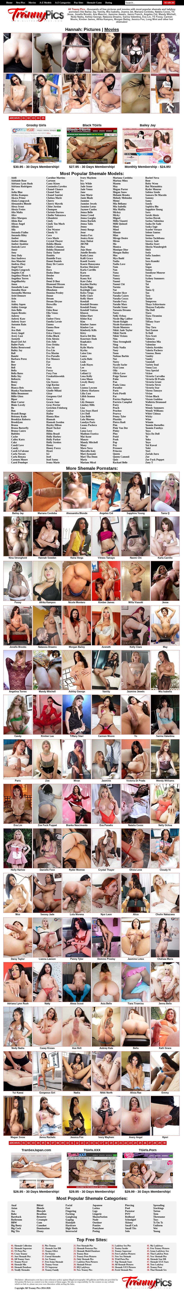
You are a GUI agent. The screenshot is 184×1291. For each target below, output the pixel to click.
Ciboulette (52, 218)
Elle (48, 316)
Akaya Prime (18, 198)
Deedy (49, 278)
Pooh (115, 439)
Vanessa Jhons (153, 353)
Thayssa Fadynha (154, 307)
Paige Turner (120, 376)
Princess (117, 451)
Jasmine (84, 201)
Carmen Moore (19, 459)
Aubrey (15, 316)
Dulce (49, 307)
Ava (13, 327)
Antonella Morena (21, 293)
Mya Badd (118, 258)
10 (67, 1143)
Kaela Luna (86, 255)
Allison (15, 226)
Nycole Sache (120, 364)
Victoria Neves (153, 385)
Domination (43, 1228)
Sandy (148, 203)
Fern (49, 367)
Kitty (83, 333)
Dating (108, 2)
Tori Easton (151, 330)
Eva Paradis (52, 356)
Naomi (116, 281)
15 (91, 1143)
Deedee (50, 275)
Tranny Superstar (123, 1251)
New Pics (20, 2)
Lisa (82, 408)
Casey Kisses (53, 183)
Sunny (148, 270)
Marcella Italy (88, 451)
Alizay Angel (18, 224)
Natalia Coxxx (120, 298)
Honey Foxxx (53, 448)
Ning (115, 344)
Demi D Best (53, 281)
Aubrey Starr (18, 321)
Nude (95, 1219)
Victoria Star (152, 387)
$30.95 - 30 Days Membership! (36, 167)
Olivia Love (119, 373)
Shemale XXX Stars (159, 1262)
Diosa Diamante (55, 287)
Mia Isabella (119, 206)
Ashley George (19, 307)
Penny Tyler (119, 416)
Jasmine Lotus (88, 206)
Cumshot (42, 1225)
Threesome (159, 1217)
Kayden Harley (88, 284)
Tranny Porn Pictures (86, 1256)
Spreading (158, 1205)
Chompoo (51, 209)
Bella (14, 370)
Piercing (129, 1205)
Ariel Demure (18, 295)
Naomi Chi (119, 284)
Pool (127, 1208)
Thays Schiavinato (155, 304)
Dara (49, 270)
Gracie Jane (52, 402)
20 (116, 1143)
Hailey (49, 413)
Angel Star (17, 267)
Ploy (115, 433)
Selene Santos (152, 232)
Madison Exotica (89, 433)
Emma (50, 324)
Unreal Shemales (53, 1256)
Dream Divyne (54, 301)
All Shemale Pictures (124, 1264)
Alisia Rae (16, 221)
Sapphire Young (154, 209)
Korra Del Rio (88, 336)
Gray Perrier (53, 405)
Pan (115, 382)
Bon (13, 410)
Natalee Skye (120, 293)
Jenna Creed (87, 215)
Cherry (50, 201)
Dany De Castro (55, 264)
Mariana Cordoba (122, 177)
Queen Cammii (121, 456)
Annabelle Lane (19, 287)
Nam (115, 267)
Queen (116, 454)
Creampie (42, 1219)
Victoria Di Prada (155, 379)
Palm (116, 379)
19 (111, 1143)
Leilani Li (85, 373)
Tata (147, 295)
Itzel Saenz (52, 459)
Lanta (83, 356)
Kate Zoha (86, 281)
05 (43, 118)
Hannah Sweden (55, 422)
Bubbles (15, 433)
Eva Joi (50, 347)
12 (77, 1143)
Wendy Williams (154, 410)
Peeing (96, 1231)
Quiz (115, 459)
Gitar (49, 393)
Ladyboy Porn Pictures (87, 1262)
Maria (83, 459)
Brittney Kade (19, 416)
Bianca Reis (17, 387)
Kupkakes (85, 341)
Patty (116, 405)
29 (159, 1143)
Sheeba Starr (152, 244)
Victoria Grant (153, 382)
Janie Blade (86, 198)
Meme (116, 201)
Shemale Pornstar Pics (87, 1248)
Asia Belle (16, 310)
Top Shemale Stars (123, 1262)
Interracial (71, 1231)
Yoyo (148, 442)
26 (145, 1143)
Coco (49, 235)
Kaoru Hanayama (90, 264)
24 (135, 1143)
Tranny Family (52, 1270)
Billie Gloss (17, 396)
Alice (14, 215)
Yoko (148, 439)
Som (147, 258)
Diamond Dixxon (55, 284)
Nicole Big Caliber (123, 318)
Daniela (50, 255)
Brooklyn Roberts (20, 419)
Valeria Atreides (154, 347)
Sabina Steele (152, 192)
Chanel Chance (54, 189)
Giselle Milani (53, 390)
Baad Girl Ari (18, 341)
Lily (82, 399)
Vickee (148, 373)
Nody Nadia (119, 347)
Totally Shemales (22, 1270)
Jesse (83, 232)
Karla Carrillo (88, 270)
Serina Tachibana (154, 238)
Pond (116, 436)
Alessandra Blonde (21, 203)
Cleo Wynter (53, 229)
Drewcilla (51, 304)
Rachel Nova (152, 177)
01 (23, 118)
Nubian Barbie (121, 356)
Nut (115, 359)
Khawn (84, 313)
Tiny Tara (150, 327)
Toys (155, 1219)
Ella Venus (52, 313)
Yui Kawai (151, 445)
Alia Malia (17, 212)
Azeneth (15, 339)
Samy (148, 201)
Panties (96, 1225)
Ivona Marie (53, 462)
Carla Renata (18, 456)
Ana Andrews (18, 258)
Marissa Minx (120, 180)
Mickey (117, 212)
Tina (147, 324)
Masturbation (100, 1217)
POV (127, 1214)
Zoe (147, 456)
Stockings (158, 1208)
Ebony (40, 1231)
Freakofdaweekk (55, 376)
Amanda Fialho (19, 232)
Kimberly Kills (88, 330)
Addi (14, 177)
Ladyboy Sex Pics (123, 1245)
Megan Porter (120, 189)
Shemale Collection (23, 1245)
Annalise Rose (18, 290)
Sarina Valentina (154, 221)
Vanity (149, 359)
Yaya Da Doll (152, 433)
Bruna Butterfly (20, 428)
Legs (95, 1211)
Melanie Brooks (121, 195)
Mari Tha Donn (88, 456)
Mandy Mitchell (89, 442)
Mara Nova (86, 448)
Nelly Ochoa (119, 316)
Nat (115, 290)
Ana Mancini (18, 261)
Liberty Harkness (89, 390)
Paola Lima (119, 385)
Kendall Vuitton (89, 310)
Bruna (14, 425)
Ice (47, 454)
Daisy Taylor (53, 252)
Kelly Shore (86, 298)
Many (83, 445)
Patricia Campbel (122, 402)
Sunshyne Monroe (155, 272)
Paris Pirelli (119, 393)
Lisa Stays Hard (89, 410)
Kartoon (84, 275)
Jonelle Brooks (88, 252)
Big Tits (15, 1231)
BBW (14, 1222)
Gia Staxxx (52, 382)
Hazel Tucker (53, 428)
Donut (49, 295)
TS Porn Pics (20, 1251)
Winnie (149, 422)
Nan (115, 270)
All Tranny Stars (22, 1259)
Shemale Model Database (88, 1251)
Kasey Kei (85, 278)
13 (82, 1143)
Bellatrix (15, 379)
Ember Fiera (53, 318)
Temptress (150, 301)
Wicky (148, 416)
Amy (13, 252)
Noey (115, 350)
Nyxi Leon (118, 367)
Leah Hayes (86, 364)
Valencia (150, 339)
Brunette (41, 1217)
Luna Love (86, 431)
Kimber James (88, 324)
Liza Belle (85, 416)
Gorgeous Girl (54, 396)
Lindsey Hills (87, 405)
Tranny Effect (51, 1251)
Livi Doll (85, 413)
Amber (15, 238)
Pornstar (130, 1211)
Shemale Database (22, 1267)
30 (164, 1143)
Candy (14, 448)
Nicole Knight (120, 321)
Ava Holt (16, 330)
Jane (82, 192)
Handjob (70, 1222)
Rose (147, 180)
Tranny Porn (156, 1267)
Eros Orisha (52, 344)
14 (87, 1143)
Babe (14, 1214)
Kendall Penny (88, 307)
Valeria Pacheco (154, 350)
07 (53, 1143)
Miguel (116, 218)
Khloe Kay (86, 318)
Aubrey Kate (18, 318)
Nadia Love (119, 264)
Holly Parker (53, 439)
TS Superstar (51, 1267)
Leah (83, 362)
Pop (115, 442)
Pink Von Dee (120, 428)
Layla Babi (86, 359)
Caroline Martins (55, 177)
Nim (115, 339)
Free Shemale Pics (85, 1245)
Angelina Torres (19, 278)
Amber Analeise (19, 244)
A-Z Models (45, 2)
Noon (116, 353)
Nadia (116, 261)
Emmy (50, 330)
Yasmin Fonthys (154, 428)
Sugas (148, 267)
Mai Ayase (85, 436)
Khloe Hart (86, 316)
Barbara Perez (19, 359)
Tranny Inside (121, 1248)
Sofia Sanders (152, 255)
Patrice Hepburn (122, 399)
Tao (147, 293)
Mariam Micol (88, 462)
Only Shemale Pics (85, 1259)
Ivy (82, 180)
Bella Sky (16, 376)
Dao (48, 267)
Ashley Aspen (18, 304)
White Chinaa (153, 413)
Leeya (83, 370)
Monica (117, 247)
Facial (69, 1205)
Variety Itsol (152, 364)
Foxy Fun (51, 373)
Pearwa (117, 413)
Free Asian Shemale (54, 1262)
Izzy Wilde (86, 183)
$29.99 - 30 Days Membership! (148, 1191)
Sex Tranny (50, 1259)
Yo (146, 436)
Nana (116, 272)
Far (48, 364)
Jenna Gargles (88, 218)
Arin (13, 298)
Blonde (40, 1208)
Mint (115, 235)
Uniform (158, 1225)
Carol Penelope (19, 462)
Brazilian (42, 1214)
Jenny (83, 226)
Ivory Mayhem (88, 177)
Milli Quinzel (120, 224)
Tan (147, 287)
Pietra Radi (119, 422)
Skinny (129, 1222)
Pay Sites (78, 2)
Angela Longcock (20, 270)
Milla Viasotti (120, 221)
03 (33, 118)
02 (28, 118)
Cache (14, 436)
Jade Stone (86, 186)
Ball (13, 353)
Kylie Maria (86, 347)
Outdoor (97, 1222)
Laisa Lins (85, 353)
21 (120, 1143)
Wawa (148, 405)
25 (140, 1143)
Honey (49, 445)
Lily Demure (87, 402)
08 (57, 1143)
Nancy (116, 275)
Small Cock (131, 1225)
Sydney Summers (154, 278)
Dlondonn (51, 290)
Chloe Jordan (53, 206)
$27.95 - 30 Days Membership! (92, 167)
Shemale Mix (20, 1264)
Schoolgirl (130, 1219)
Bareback (16, 1217)
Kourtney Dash (88, 339)
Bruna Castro (18, 431)
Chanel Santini (54, 195)
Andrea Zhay (18, 264)
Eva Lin (50, 350)
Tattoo (156, 1211)
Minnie (117, 232)
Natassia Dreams (122, 310)
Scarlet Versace (153, 229)
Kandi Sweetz (87, 261)
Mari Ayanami (88, 454)
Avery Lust (17, 336)
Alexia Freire (18, 209)
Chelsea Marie (54, 198)
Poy (115, 445)
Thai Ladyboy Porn (159, 1254)
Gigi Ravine (52, 385)
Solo (127, 1231)
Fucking (70, 1214)
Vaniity (149, 356)
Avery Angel (17, 333)
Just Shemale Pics (22, 1256)
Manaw (84, 439)
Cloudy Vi (51, 232)
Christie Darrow (55, 212)
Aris (13, 301)
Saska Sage (151, 226)
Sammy (149, 198)
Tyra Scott (151, 336)
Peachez (117, 410)
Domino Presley (54, 293)
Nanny (116, 278)
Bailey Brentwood (20, 347)
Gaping (70, 1219)
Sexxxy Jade (152, 241)
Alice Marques (19, 218)
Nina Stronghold (122, 341)
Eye (48, 362)
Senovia (149, 235)
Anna (14, 284)
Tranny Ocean (51, 1264)
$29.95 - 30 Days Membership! (92, 1191)
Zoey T (149, 462)
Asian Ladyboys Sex (159, 1251)
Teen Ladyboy (156, 1264)
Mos (115, 255)
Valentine (150, 344)
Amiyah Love (18, 247)
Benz (13, 385)
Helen (49, 431)
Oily (115, 370)
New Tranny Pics (84, 1270)
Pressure (117, 448)
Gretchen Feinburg (56, 408)
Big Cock (16, 1228)
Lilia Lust (85, 393)
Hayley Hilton (54, 425)
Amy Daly (16, 255)
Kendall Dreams (89, 304)
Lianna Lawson (88, 387)
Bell (13, 367)
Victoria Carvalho (155, 376)
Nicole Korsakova (122, 324)
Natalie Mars (120, 304)
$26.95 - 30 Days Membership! (36, 1191)
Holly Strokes (53, 442)
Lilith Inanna (87, 396)
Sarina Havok (152, 218)
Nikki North (119, 333)
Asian (14, 1208)
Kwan (83, 344)
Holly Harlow (53, 436)
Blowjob (41, 1211)
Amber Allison (19, 241)
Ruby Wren (151, 183)
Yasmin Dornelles (154, 425)
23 (130, 1143)
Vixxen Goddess (153, 399)
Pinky (116, 431)
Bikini (40, 1205)
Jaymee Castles (88, 209)
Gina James (52, 387)
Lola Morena (87, 419)
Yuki (148, 448)
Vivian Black (152, 396)
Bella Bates (17, 373)
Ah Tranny (50, 1254)
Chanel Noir (53, 192)
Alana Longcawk (20, 201)
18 (106, 1143)
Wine (148, 419)
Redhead (130, 1217)
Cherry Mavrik (54, 203)
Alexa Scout (17, 206)
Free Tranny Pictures (159, 1248)
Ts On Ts (158, 1222)
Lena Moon (86, 379)
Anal (13, 1205)
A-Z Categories (62, 2)
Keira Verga (86, 293)
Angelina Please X (21, 275)
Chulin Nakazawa (56, 215)
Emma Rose (52, 327)
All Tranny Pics (33, 1288)
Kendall (84, 301)
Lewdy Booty (87, 382)
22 (125, 1143)
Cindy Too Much (55, 224)
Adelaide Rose (18, 180)
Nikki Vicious (120, 336)
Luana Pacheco (88, 425)
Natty (116, 313)
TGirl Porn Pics (122, 1259)
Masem (117, 183)
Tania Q (149, 290)
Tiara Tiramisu (153, 316)
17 (101, 1143)
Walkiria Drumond (155, 402)
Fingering (71, 1211)
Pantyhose (98, 1228)
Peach (116, 408)
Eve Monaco (53, 359)
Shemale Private (84, 1264)
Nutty (116, 362)
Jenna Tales (86, 224)
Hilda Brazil (53, 433)
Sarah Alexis (152, 215)
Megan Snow (120, 192)
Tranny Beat (82, 1254)
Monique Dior (120, 249)
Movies (32, 2)
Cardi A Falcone (20, 451)
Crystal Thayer (54, 241)
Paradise (117, 387)
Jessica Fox (86, 235)
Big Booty (16, 1225)
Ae (12, 189)
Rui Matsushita (153, 186)
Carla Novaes (18, 454)
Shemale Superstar (23, 1248)
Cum (39, 1222)
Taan (148, 281)
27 (150, 1143)
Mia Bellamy (120, 203)
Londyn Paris (87, 422)
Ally (13, 229)
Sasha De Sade (153, 224)
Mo (114, 244)
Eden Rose (52, 310)
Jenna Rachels (88, 221)
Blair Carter (17, 402)
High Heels (71, 1228)
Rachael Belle (120, 462)
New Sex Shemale (123, 1256)
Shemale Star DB (53, 1248)
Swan (148, 275)
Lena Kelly (86, 376)
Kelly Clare (86, 295)
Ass (13, 1211)
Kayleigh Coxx (88, 290)
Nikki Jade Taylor (122, 330)
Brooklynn (17, 422)
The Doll (150, 310)
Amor (14, 249)
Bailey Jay (16, 350)
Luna (83, 428)
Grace (49, 399)
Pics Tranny (50, 1245)
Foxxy (49, 370)
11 (72, 1143)
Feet (68, 1208)
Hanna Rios (52, 416)
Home (9, 2)
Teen (155, 1214)
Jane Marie (86, 195)
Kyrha (83, 350)
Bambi (14, 356)
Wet (155, 1228)
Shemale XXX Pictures (125, 1267)
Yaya (148, 431)
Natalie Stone (120, 307)
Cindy (49, 221)
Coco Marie (52, 238)
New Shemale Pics (158, 1256)
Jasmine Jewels (88, 203)
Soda (148, 252)
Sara (147, 212)
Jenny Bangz (87, 229)
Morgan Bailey (121, 252)
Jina (82, 247)
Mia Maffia (119, 209)
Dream (50, 298)
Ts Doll (149, 333)
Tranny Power (20, 1262)
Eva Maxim (52, 353)
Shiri (148, 249)
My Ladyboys (156, 1245)
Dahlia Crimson (55, 247)
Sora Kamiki (152, 261)
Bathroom (16, 1219)
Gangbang (71, 1217)
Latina (96, 1208)
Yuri (147, 451)
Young (156, 1231)
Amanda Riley (19, 235)
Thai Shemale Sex (158, 1270)
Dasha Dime (52, 272)
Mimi (116, 226)
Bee (13, 362)
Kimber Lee (86, 327)
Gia (48, 379)
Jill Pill (84, 244)
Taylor (148, 298)
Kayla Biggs (86, 287)
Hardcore (71, 1225)
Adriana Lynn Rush (22, 183)
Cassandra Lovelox (56, 186)
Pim (115, 425)
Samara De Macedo (156, 195)
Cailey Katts (18, 439)
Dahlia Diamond (55, 249)
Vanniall (150, 362)
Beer (13, 364)
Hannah (50, 419)
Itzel (48, 456)
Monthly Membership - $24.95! (148, 167)
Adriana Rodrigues (21, 186)
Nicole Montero (121, 327)
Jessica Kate (86, 238)
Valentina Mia (153, 341)
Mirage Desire (120, 238)
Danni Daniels (54, 261)
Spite (148, 264)
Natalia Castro (121, 295)
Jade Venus (86, 189)
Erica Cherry (53, 333)
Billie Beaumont (20, 393)
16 (96, 1143)
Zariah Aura (152, 454)
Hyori (49, 451)
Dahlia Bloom (53, 244)
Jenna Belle (86, 212)
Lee (82, 367)
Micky (116, 215)
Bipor (14, 399)
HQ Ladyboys (83, 1267)
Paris (115, 390)
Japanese (97, 1205)
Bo (12, 408)
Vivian (148, 393)
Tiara (148, 313)
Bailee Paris (17, 344)
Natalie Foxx (120, 301)
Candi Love (17, 445)
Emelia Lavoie (54, 321)
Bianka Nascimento (21, 390)
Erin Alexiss (52, 339)
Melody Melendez (122, 198)
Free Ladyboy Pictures (125, 1254)
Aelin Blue (16, 192)
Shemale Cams (94, 2)
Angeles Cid (17, 272)
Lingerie (97, 1214)
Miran (116, 241)
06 (48, 1143)
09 (62, 1143)
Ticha (148, 318)
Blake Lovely (18, 405)
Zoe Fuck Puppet (154, 459)
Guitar (50, 410)
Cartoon (50, 180)
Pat (115, 396)
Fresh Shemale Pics (123, 1270)
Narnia (116, 287)
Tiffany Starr (152, 321)
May (115, 186)
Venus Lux (151, 367)
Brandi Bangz (18, 413)
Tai (147, 284)
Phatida (117, 419)
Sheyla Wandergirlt (156, 247)
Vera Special (152, 370)
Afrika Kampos (19, 195)
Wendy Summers (154, 408)
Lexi (82, 385)
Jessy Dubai (86, 241)
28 (154, 1143)
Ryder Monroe (153, 189)
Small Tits (130, 1228)
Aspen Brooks (18, 313)
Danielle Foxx (53, 258)
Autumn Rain (18, 324)
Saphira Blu (151, 206)
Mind (116, 229)
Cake (14, 442)
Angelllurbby (18, 281)
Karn (83, 272)
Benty (14, 382)
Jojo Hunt (85, 249)
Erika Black (52, 336)
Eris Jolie (51, 341)
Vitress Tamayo (153, 390)
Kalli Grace (86, 258)
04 (38, 118)
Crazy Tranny (20, 1254)
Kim (82, 321)
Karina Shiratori (89, 267)
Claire (49, 226)
